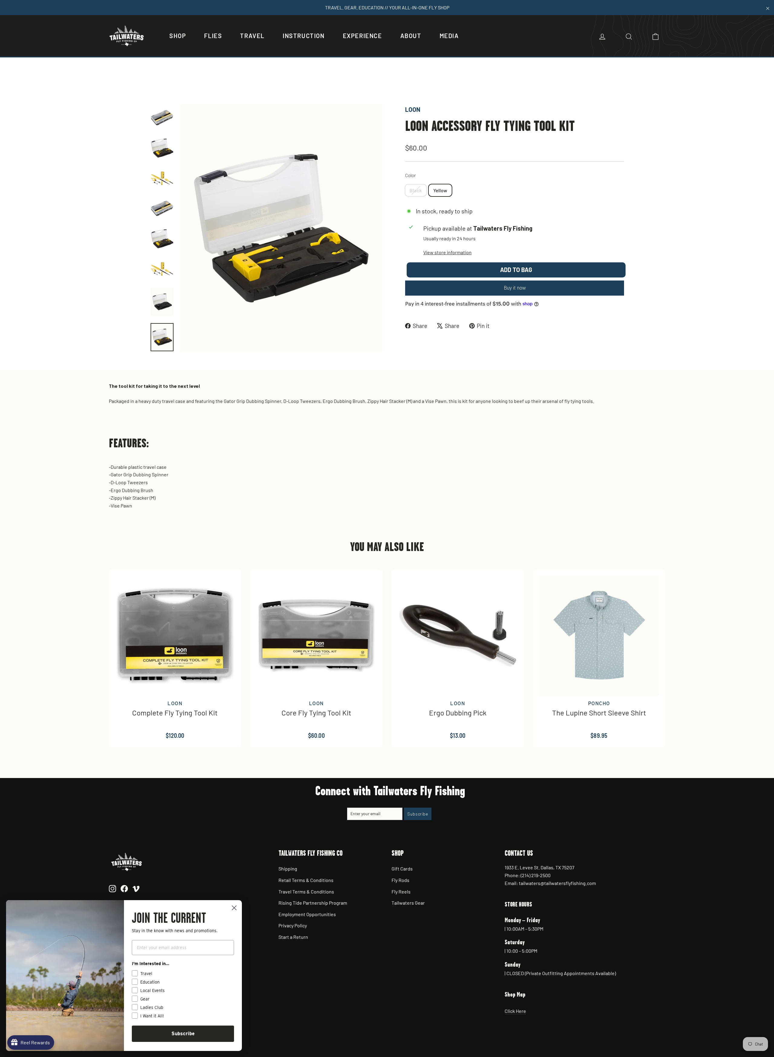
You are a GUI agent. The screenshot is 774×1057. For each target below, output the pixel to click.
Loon (412, 109)
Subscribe (183, 1033)
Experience (362, 35)
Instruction (304, 35)
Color (410, 175)
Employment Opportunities (307, 914)
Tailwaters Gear (408, 903)
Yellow (440, 190)
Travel (252, 35)
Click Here (515, 1011)
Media (449, 35)
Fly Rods (400, 880)
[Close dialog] (234, 908)
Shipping (287, 868)
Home (156, 84)
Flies (213, 35)
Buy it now (515, 288)
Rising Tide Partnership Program (312, 903)
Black (416, 190)
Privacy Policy (292, 925)
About (410, 35)
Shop (177, 35)
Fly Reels (401, 891)
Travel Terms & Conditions (306, 891)
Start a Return (293, 937)
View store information (447, 252)
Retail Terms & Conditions (305, 880)
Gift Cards (402, 868)
